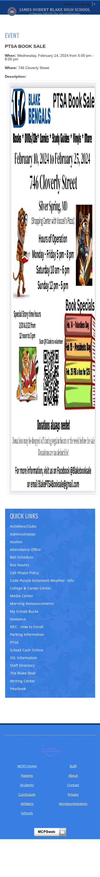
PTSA (14, 642)
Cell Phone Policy (24, 572)
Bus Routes (19, 564)
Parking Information (27, 634)
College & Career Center (30, 588)
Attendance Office (25, 549)
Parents (27, 775)
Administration (23, 534)
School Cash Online (26, 650)
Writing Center (22, 681)
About (73, 775)
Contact (73, 785)
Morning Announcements (32, 603)
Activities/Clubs (23, 526)
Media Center (21, 595)
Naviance (18, 619)
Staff (73, 766)
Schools (27, 813)
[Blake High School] (50, 11)
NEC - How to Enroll (26, 626)
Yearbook (18, 688)
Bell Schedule (21, 557)
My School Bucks (24, 611)
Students (27, 785)
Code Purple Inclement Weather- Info (42, 580)
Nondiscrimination (73, 803)
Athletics (27, 803)
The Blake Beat (22, 673)
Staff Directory (22, 665)
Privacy (73, 794)
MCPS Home (27, 766)
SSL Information (23, 657)
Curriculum (26, 794)
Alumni (16, 541)
